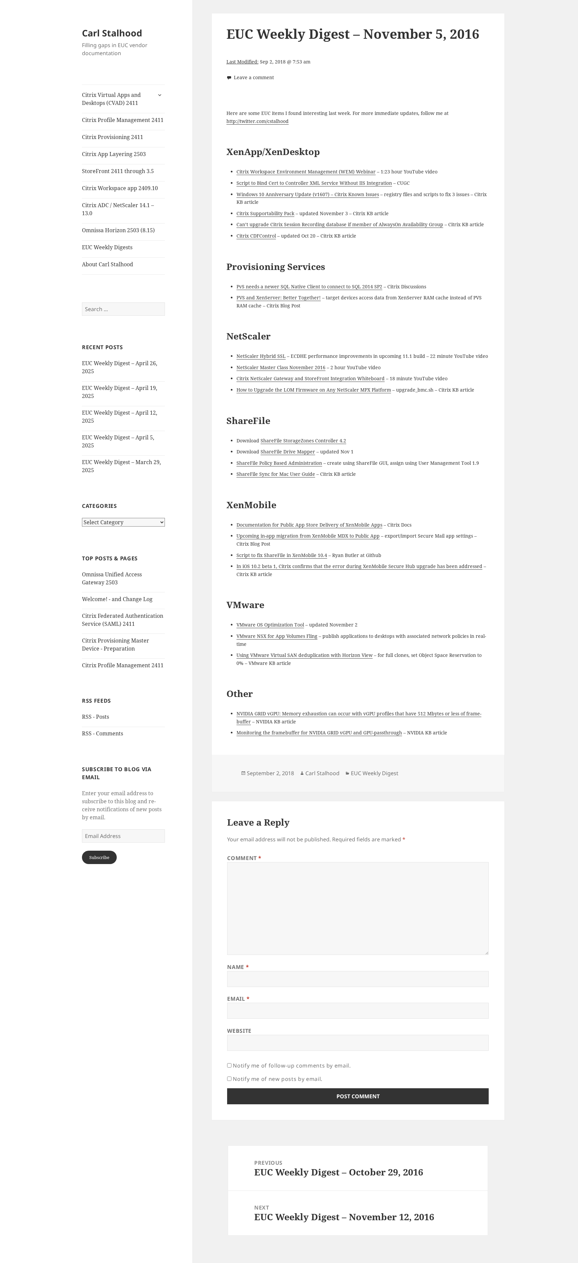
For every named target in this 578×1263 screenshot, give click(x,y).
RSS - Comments (102, 733)
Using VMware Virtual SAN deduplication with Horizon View (304, 655)
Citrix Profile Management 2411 (123, 120)
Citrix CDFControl (256, 236)
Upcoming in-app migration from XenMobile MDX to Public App (308, 536)
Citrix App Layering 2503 (114, 154)
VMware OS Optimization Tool (270, 624)
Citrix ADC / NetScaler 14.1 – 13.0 (118, 209)
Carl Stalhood (112, 33)
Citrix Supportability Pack (265, 213)
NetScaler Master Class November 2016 (280, 367)
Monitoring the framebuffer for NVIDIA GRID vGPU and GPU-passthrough (319, 732)
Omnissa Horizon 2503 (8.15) (118, 230)
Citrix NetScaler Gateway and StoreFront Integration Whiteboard (310, 378)
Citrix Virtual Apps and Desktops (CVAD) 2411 (111, 99)
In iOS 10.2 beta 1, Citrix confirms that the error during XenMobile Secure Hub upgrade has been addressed (359, 566)
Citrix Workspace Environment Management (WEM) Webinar (306, 171)
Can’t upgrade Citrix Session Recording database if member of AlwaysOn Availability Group (339, 224)
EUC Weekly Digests (107, 247)
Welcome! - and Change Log (117, 599)
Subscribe (99, 857)
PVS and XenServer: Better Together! (278, 297)
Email (238, 998)
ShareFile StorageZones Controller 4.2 (303, 440)
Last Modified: (242, 61)
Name (238, 967)
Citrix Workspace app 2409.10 (120, 188)
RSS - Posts (95, 716)
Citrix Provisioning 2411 (112, 137)
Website (239, 1030)
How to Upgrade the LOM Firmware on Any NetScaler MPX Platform (313, 390)
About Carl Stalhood (107, 264)
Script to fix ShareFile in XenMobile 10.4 (281, 555)
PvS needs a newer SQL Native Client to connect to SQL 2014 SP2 (309, 286)
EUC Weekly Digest (374, 773)
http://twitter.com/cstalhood (257, 121)
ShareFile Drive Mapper (288, 451)
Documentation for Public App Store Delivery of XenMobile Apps (309, 525)
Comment (244, 858)
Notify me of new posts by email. (277, 1079)
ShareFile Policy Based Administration (279, 463)
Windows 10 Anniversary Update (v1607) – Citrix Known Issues (307, 194)
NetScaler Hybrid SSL (261, 356)
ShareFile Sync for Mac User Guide (275, 474)
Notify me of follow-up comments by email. (292, 1065)
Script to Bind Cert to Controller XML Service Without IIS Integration (314, 183)
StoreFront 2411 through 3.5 (118, 171)
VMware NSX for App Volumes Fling (276, 636)
